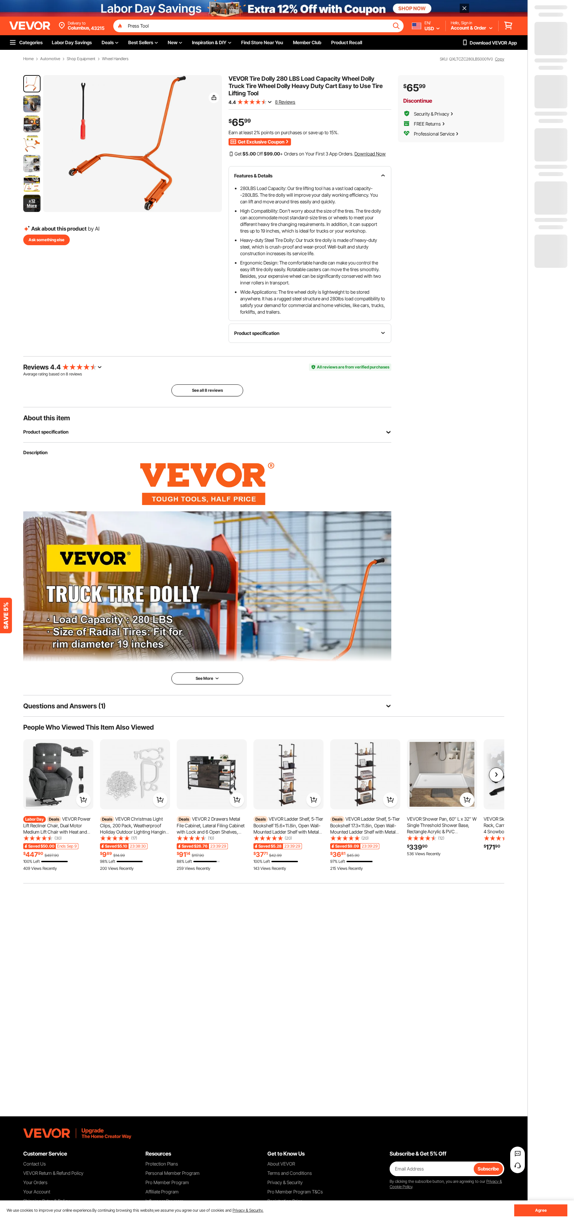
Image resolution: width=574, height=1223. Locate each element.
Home (28, 58)
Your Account (36, 1191)
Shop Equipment (81, 58)
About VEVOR (281, 1164)
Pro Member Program (167, 1182)
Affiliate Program (162, 1191)
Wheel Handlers (115, 58)
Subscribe (488, 1169)
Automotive (50, 58)
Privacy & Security (285, 1182)
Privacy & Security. (248, 1210)
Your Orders (35, 1182)
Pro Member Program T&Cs (295, 1191)
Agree (541, 1210)
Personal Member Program (172, 1173)
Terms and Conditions (289, 1173)
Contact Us (34, 1164)
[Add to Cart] (83, 799)
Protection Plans (161, 1164)
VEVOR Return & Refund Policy (53, 1173)
